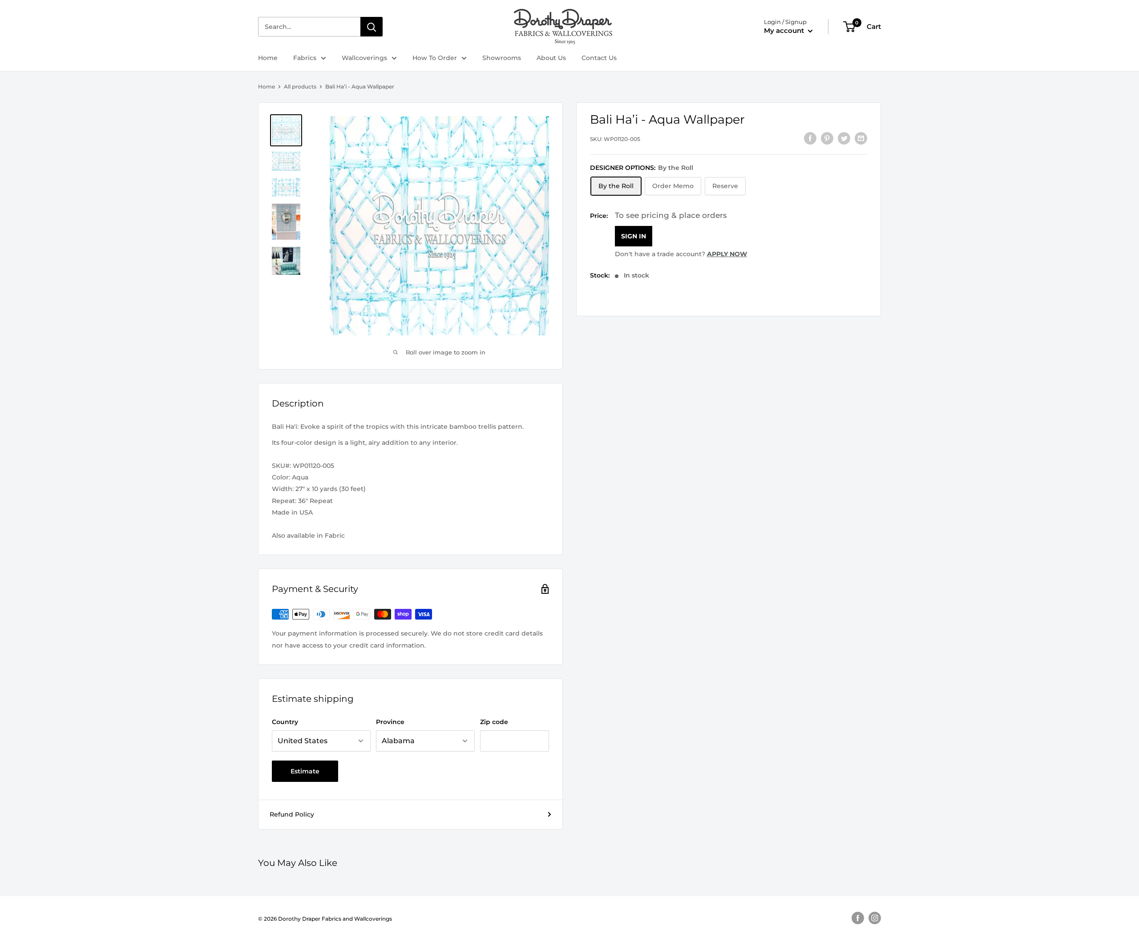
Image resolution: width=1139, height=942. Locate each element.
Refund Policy (292, 814)
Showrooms (501, 58)
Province (390, 722)
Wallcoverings (364, 58)
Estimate (305, 771)
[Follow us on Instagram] (874, 918)
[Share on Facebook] (810, 138)
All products (300, 86)
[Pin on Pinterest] (827, 138)
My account (785, 30)
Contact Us (599, 58)
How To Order (434, 58)
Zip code (494, 722)
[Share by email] (861, 138)
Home (268, 58)
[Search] (371, 26)
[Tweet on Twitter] (844, 138)
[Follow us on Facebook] (858, 918)
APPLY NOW (727, 254)
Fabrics (304, 58)
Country (285, 722)
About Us (551, 58)
